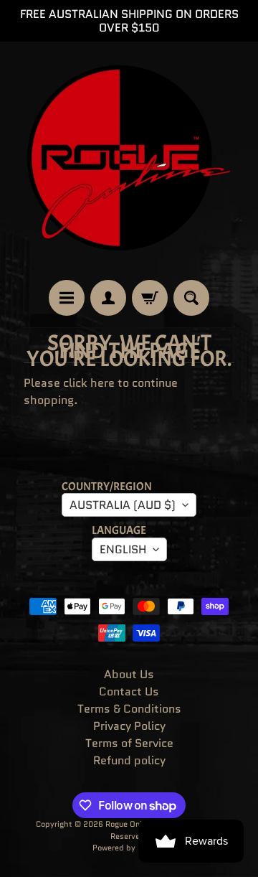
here (102, 383)
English (123, 549)
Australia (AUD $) (123, 505)
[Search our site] (191, 298)
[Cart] (150, 298)
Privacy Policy (129, 726)
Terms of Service (129, 743)
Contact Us (129, 691)
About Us (129, 674)
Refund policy (129, 760)
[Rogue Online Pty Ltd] (129, 160)
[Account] (108, 298)
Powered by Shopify (129, 847)
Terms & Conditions (129, 708)
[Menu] (67, 298)
